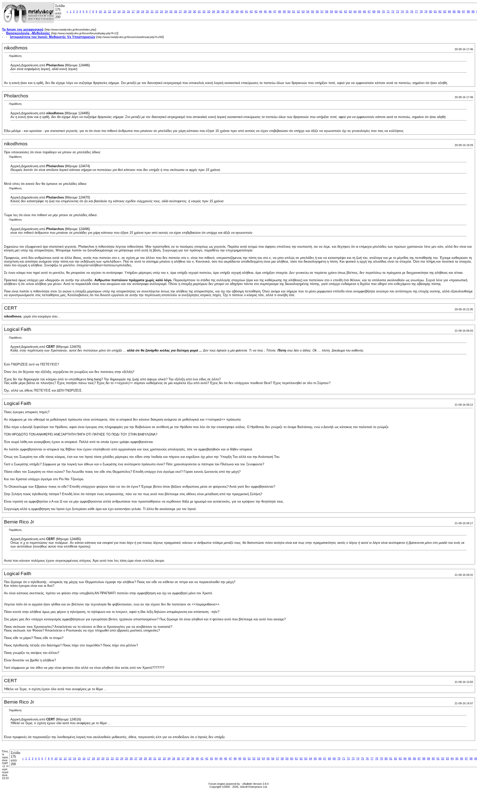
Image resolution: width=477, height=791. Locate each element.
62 (345, 11)
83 (444, 11)
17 (133, 11)
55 (312, 11)
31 (199, 11)
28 (185, 11)
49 (284, 11)
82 (439, 11)
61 (340, 11)
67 (369, 11)
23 (161, 11)
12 (109, 11)
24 (166, 11)
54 (307, 11)
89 (473, 11)
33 (208, 11)
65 (359, 11)
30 (194, 11)
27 (180, 11)
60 (336, 11)
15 (123, 11)
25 (170, 11)
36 (222, 11)
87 (463, 11)
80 (430, 11)
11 (105, 11)
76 (411, 11)
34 (213, 11)
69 (378, 11)
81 (435, 11)
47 (274, 11)
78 (421, 11)
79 (425, 11)
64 (355, 11)
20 (147, 11)
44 (260, 11)
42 (251, 11)
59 (331, 11)
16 (128, 11)
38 (232, 11)
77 (416, 11)
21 (152, 11)
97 (466, 758)
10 (100, 11)
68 (373, 11)
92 (442, 758)
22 (156, 11)
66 (364, 11)
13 (114, 11)
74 (402, 11)
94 (452, 758)
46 (270, 11)
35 (218, 11)
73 (397, 11)
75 (406, 11)
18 (137, 11)
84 (449, 11)
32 (203, 11)
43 (255, 11)
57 (321, 11)
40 (241, 11)
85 (454, 11)
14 (119, 11)
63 (350, 11)
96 (461, 758)
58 (326, 11)
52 (298, 11)
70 (383, 11)
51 (293, 11)
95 (456, 758)
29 (189, 11)
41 (246, 11)
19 (142, 11)
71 (388, 11)
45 (265, 11)
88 (468, 11)
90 (433, 758)
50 (288, 11)
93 (447, 758)
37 (227, 11)
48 (279, 11)
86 (458, 11)
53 (303, 11)
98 (471, 758)
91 (438, 758)
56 (317, 11)
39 (237, 11)
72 (392, 11)
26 (175, 11)
